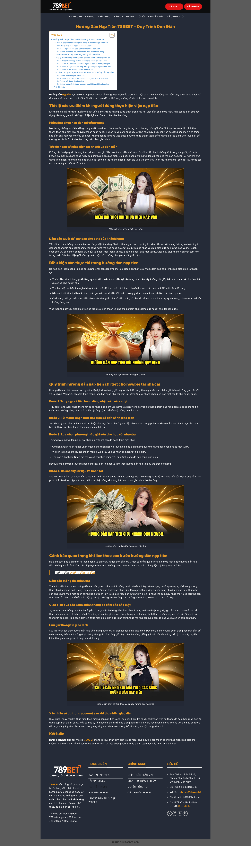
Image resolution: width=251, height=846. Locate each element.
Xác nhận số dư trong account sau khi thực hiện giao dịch (85, 84)
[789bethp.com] (63, 6)
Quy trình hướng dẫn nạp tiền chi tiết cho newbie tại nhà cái (84, 57)
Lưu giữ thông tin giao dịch (73, 81)
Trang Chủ (74, 16)
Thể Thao (104, 16)
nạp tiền (67, 94)
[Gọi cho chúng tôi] (180, 813)
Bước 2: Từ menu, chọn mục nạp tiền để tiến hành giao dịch (86, 64)
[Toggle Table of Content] (110, 35)
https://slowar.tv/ (191, 792)
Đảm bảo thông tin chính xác (73, 76)
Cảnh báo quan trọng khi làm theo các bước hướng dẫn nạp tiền (86, 72)
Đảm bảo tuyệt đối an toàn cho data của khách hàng (83, 52)
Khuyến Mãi (155, 16)
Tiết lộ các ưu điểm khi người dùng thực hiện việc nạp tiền (82, 42)
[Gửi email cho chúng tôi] (174, 813)
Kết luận (61, 87)
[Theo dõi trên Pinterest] (185, 813)
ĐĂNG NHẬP (193, 6)
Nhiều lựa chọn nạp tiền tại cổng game (76, 46)
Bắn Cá (118, 16)
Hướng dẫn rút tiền (82, 572)
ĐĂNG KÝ (174, 6)
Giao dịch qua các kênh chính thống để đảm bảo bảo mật (85, 78)
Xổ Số (141, 16)
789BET (54, 784)
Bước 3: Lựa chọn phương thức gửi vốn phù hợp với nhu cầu (86, 67)
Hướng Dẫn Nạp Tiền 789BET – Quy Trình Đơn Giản (78, 39)
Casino (90, 16)
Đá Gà (130, 16)
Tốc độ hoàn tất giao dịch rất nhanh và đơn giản (80, 49)
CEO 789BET (185, 806)
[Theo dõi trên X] (169, 813)
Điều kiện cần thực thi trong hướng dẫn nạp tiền (79, 54)
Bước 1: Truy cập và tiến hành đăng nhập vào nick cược (84, 61)
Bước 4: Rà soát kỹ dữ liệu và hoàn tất (77, 69)
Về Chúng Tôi (175, 16)
